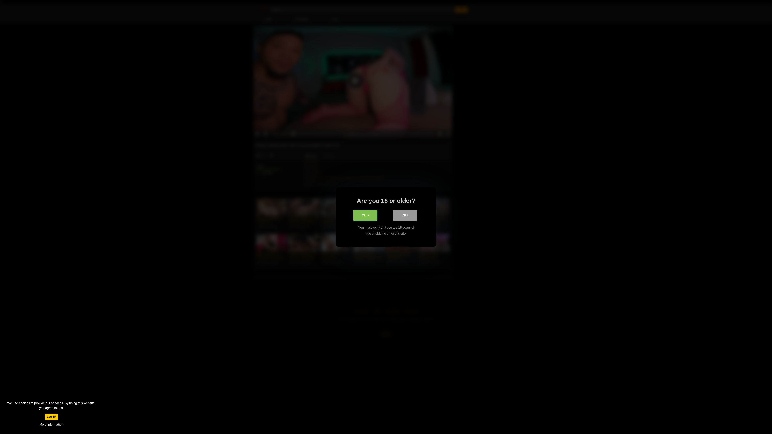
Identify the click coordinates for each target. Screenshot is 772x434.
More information (51, 424)
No (405, 215)
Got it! (51, 417)
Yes (365, 215)
